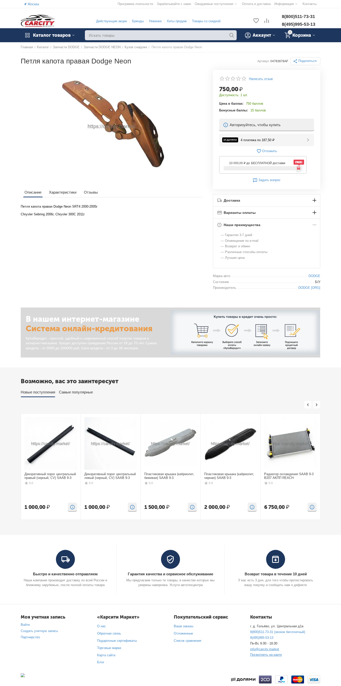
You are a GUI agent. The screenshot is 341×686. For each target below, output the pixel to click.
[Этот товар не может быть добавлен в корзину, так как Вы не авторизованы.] (72, 507)
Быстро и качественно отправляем (65, 574)
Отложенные (183, 633)
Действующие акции (111, 21)
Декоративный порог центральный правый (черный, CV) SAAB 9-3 (50, 476)
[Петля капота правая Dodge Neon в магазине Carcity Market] (112, 126)
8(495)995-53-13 (298, 24)
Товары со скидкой (206, 21)
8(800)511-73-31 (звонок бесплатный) (277, 632)
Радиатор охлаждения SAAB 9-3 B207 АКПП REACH (289, 476)
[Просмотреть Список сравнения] (266, 21)
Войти (25, 625)
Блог (100, 662)
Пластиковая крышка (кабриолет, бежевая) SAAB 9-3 (169, 476)
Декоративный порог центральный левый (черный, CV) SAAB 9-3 (110, 476)
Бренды (138, 21)
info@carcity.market (264, 649)
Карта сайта (106, 655)
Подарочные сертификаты (117, 641)
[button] (305, 61)
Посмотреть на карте (266, 655)
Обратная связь (109, 633)
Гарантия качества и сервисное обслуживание (170, 574)
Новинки (155, 21)
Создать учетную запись (39, 631)
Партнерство (30, 637)
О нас (101, 626)
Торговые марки (109, 648)
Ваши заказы (183, 626)
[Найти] (232, 35)
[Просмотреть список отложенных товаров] (256, 21)
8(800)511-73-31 (298, 16)
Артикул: (263, 61)
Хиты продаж (177, 21)
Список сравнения (187, 641)
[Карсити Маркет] (38, 21)
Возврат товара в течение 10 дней (276, 574)
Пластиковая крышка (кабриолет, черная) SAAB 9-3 (229, 476)
